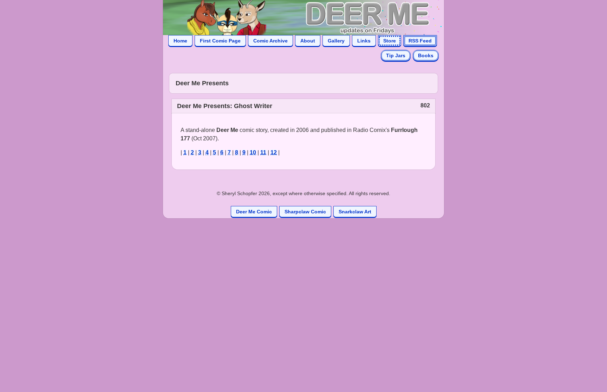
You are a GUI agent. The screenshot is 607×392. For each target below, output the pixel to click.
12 (273, 152)
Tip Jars (395, 55)
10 (253, 152)
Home (180, 41)
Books (425, 55)
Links (364, 41)
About (307, 41)
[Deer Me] (296, 17)
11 (263, 152)
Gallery (336, 41)
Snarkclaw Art (355, 211)
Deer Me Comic (254, 211)
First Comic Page (220, 41)
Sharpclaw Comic (305, 211)
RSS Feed (420, 41)
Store (389, 41)
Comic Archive (270, 41)
